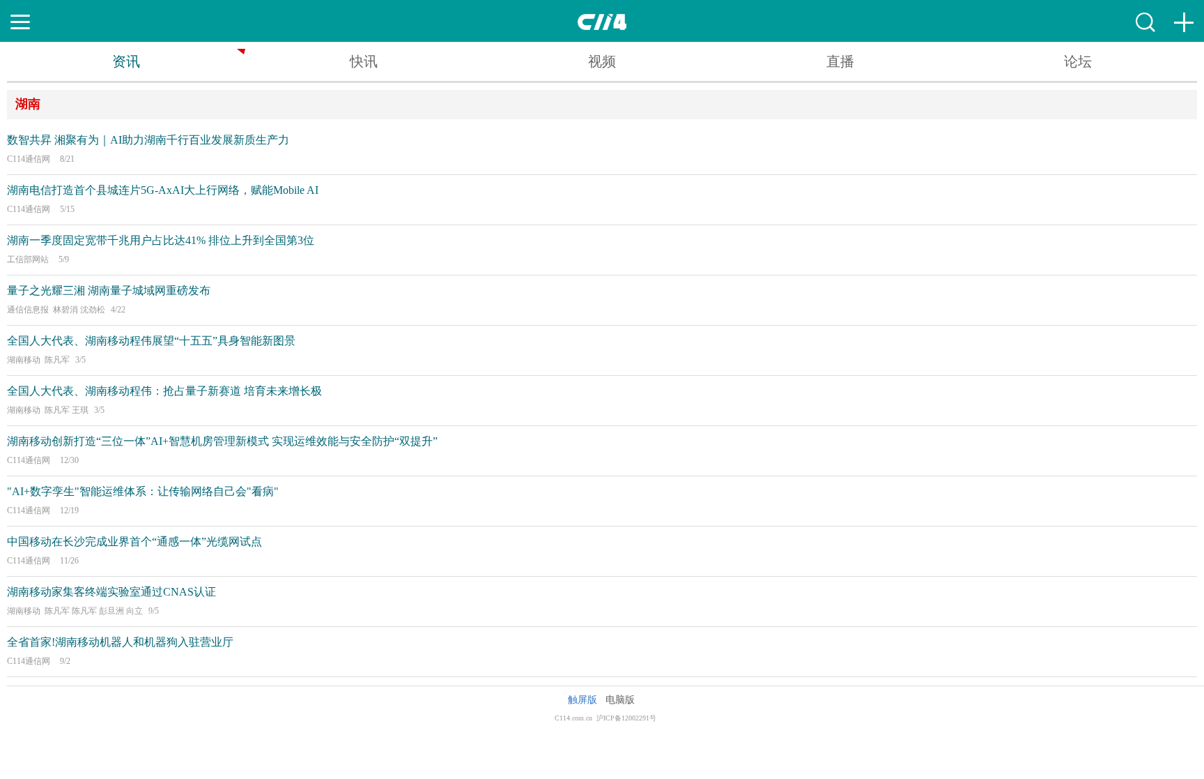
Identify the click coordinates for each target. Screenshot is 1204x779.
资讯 (126, 61)
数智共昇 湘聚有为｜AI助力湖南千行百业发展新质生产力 (148, 140)
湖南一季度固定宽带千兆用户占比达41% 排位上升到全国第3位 (160, 240)
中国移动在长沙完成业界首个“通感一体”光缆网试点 (134, 541)
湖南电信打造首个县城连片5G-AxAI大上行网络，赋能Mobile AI (162, 190)
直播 (840, 61)
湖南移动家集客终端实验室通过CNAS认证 (111, 592)
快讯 (364, 61)
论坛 (1078, 61)
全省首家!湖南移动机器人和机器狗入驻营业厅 (120, 642)
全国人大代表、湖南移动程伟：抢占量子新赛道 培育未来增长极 (164, 391)
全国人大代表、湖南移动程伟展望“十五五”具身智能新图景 (151, 341)
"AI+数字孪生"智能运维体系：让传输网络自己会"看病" (143, 491)
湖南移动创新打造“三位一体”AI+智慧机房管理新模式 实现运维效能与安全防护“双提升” (222, 441)
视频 (602, 61)
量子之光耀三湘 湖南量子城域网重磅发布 (108, 290)
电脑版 (620, 700)
